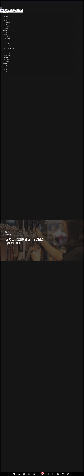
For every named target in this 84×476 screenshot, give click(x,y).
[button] (6, 12)
